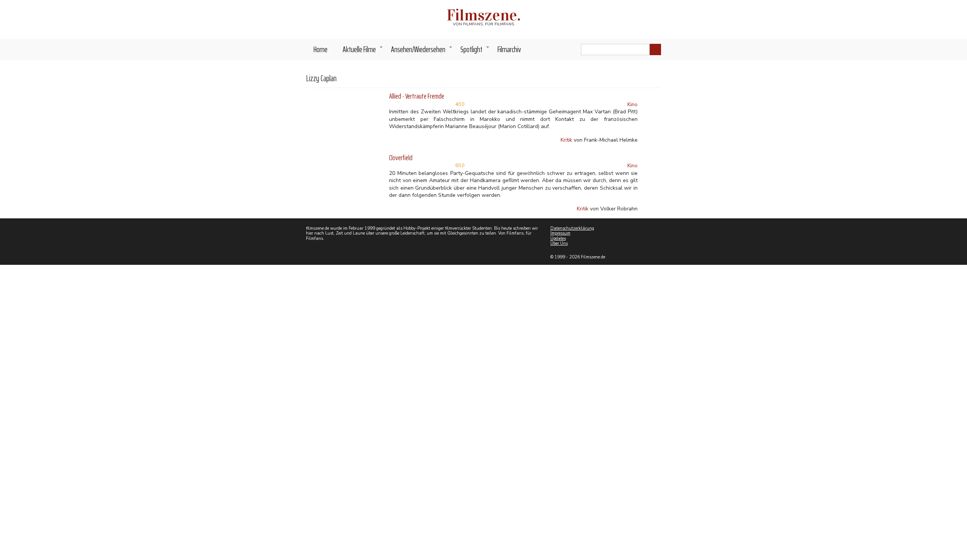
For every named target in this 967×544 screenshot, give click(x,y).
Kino (632, 104)
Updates (558, 238)
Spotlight (475, 51)
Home (320, 49)
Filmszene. (484, 15)
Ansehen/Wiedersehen (422, 51)
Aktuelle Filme (363, 51)
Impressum (560, 233)
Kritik (566, 140)
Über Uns (559, 243)
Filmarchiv (509, 49)
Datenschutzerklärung (572, 228)
